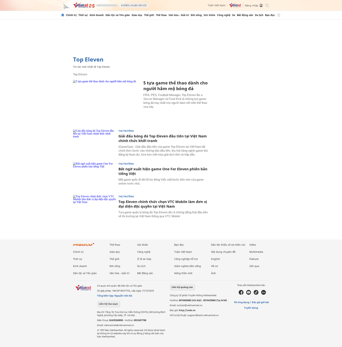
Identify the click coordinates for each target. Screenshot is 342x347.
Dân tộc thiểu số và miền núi (228, 244)
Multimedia (256, 251)
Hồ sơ (214, 266)
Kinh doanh (97, 15)
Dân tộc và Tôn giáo (117, 15)
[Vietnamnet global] (235, 6)
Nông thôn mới (183, 273)
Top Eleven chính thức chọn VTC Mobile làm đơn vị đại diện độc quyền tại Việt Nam (162, 204)
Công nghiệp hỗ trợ (186, 259)
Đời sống (196, 15)
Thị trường (126, 131)
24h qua (254, 266)
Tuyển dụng (251, 307)
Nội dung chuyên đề (223, 251)
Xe (233, 15)
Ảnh (213, 273)
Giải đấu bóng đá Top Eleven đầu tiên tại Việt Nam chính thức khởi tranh (162, 138)
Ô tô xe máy (144, 259)
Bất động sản (245, 15)
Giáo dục (137, 15)
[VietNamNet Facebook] (241, 293)
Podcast (254, 259)
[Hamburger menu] (279, 15)
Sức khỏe (209, 15)
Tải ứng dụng (241, 302)
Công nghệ (223, 15)
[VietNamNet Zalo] (263, 293)
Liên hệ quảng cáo (182, 287)
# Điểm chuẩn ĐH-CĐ (133, 5)
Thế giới (149, 15)
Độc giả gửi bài (260, 302)
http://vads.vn (187, 310)
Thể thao (161, 15)
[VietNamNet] (62, 15)
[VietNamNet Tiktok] (256, 293)
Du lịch (259, 15)
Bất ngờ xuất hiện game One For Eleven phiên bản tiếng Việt (162, 171)
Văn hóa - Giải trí (179, 15)
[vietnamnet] (83, 6)
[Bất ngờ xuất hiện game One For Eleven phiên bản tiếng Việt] (94, 176)
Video (252, 244)
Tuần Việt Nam (216, 5)
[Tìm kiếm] (267, 5)
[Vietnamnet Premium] (83, 246)
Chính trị (71, 15)
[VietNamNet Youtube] (248, 293)
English (215, 259)
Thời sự (83, 15)
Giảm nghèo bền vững (187, 266)
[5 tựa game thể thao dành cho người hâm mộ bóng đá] (107, 102)
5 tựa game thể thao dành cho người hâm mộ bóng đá (175, 85)
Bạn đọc (270, 15)
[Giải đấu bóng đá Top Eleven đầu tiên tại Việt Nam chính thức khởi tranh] (94, 143)
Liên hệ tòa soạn (108, 303)
